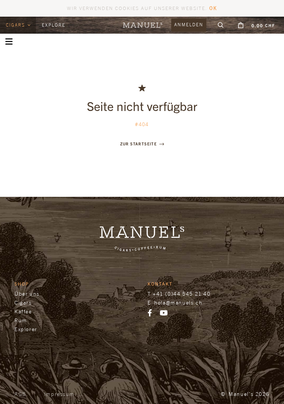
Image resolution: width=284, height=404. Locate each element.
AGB (20, 394)
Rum (20, 320)
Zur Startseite (138, 143)
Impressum (59, 394)
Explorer (25, 329)
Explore (53, 25)
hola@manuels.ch (178, 302)
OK (213, 8)
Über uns (27, 293)
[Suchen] (220, 25)
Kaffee (23, 311)
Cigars (16, 25)
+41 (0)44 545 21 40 (181, 293)
